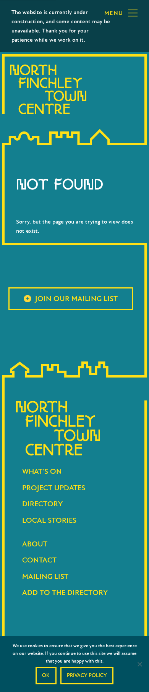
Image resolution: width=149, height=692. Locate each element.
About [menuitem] (34, 544)
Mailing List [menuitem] (45, 576)
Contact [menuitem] (39, 560)
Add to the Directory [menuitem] (65, 592)
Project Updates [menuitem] (53, 488)
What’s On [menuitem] (42, 471)
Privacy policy (87, 675)
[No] (139, 664)
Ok (46, 675)
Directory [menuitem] (42, 504)
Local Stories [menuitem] (49, 520)
